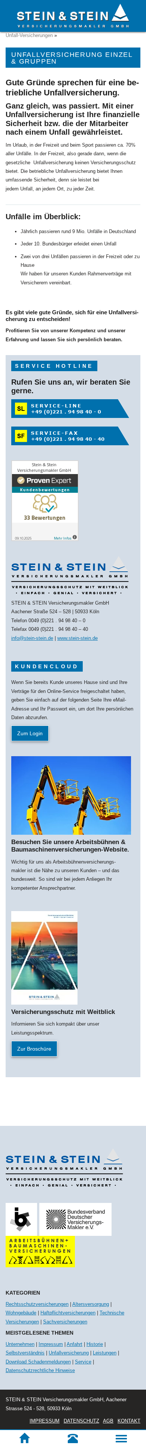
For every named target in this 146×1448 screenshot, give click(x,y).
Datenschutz (81, 1421)
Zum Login (30, 733)
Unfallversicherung (69, 1353)
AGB (108, 1421)
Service (83, 1362)
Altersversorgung (90, 1304)
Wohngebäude (21, 1313)
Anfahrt (74, 1344)
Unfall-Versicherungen (29, 35)
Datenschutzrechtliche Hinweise (40, 1370)
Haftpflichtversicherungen (67, 1313)
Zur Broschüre (34, 1049)
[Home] (24, 1438)
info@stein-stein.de (32, 638)
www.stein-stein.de (77, 638)
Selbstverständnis (25, 1353)
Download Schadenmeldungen (38, 1362)
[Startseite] (73, 16)
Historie (94, 1344)
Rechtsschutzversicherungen (37, 1304)
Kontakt (129, 1421)
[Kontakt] (73, 1438)
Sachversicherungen (65, 1322)
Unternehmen (20, 1344)
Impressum (51, 1344)
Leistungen (104, 1353)
